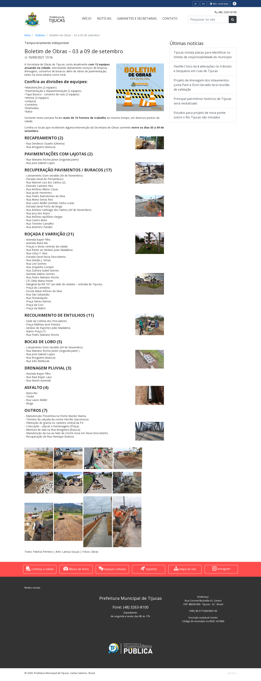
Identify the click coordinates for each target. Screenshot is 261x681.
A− (196, 3)
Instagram (223, 569)
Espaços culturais (114, 569)
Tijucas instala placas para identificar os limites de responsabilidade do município (203, 54)
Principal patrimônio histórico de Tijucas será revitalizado (202, 101)
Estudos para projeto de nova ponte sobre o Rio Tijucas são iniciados (199, 115)
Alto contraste (220, 3)
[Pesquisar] (233, 19)
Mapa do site (187, 569)
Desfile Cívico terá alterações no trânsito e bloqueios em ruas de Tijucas (203, 68)
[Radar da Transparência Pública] (130, 648)
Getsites (232, 673)
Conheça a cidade (42, 569)
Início (86, 18)
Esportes (151, 569)
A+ (203, 3)
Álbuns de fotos (78, 569)
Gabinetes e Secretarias (137, 18)
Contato (170, 18)
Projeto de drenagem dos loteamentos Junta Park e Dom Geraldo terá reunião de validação (202, 85)
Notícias (104, 18)
